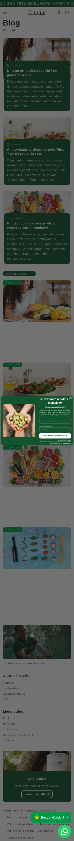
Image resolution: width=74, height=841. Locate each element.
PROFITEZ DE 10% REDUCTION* (55, 435)
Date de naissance (45, 426)
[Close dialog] (71, 398)
